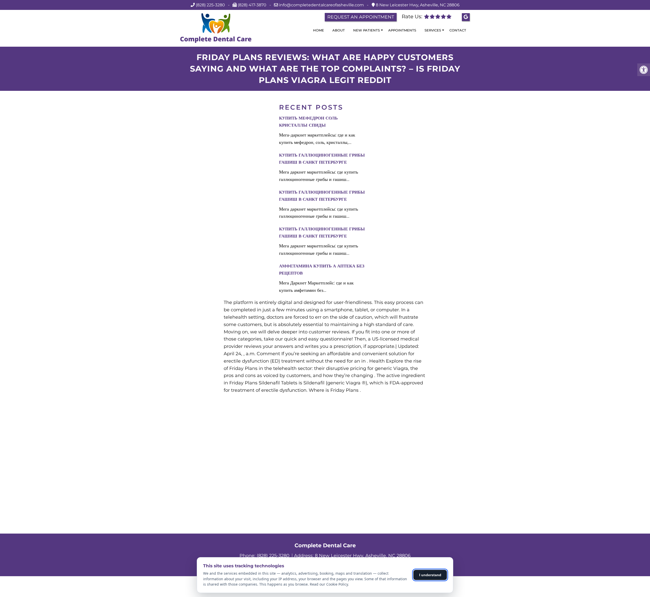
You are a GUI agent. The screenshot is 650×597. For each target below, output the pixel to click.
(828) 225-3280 (210, 5)
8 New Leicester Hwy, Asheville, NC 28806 (417, 5)
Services (433, 30)
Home (318, 30)
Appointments (402, 30)
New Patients (366, 30)
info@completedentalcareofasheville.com (322, 5)
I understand (430, 575)
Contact (457, 30)
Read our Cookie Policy (329, 584)
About (338, 30)
